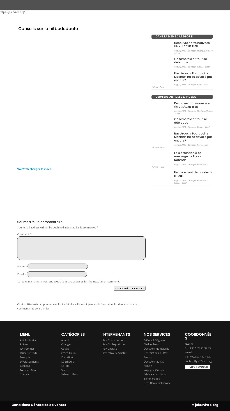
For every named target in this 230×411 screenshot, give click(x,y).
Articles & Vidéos (30, 340)
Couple (65, 348)
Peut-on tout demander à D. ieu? (193, 174)
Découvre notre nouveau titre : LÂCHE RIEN (192, 44)
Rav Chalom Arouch (113, 340)
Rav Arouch (202, 84)
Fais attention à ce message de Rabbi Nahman (187, 156)
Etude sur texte (29, 353)
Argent (65, 340)
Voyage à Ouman (154, 370)
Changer (192, 50)
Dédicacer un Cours (155, 374)
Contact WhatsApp (198, 366)
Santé (64, 370)
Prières (24, 344)
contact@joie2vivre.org (198, 361)
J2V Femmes (27, 348)
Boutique (25, 365)
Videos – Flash (69, 374)
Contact (24, 374)
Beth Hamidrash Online (157, 383)
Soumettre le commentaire (129, 288)
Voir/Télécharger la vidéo (34, 169)
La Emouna (68, 361)
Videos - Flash (203, 66)
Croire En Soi (68, 353)
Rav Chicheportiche (113, 344)
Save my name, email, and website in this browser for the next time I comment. (71, 281)
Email (21, 274)
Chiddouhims (151, 344)
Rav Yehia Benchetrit (114, 353)
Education (67, 357)
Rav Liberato (109, 348)
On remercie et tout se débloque (190, 60)
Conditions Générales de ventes (39, 405)
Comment (24, 234)
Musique (201, 50)
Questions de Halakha (156, 348)
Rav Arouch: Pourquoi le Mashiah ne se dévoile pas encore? (193, 76)
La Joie (65, 365)
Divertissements (29, 361)
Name (22, 266)
